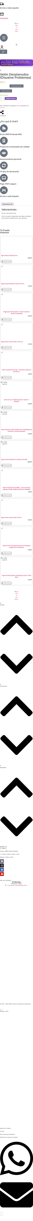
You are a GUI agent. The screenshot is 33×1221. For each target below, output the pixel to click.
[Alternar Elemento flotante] (1, 1213)
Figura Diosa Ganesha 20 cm (9, 255)
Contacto (4, 18)
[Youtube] (2, 874)
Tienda (15, 61)
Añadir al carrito (11, 98)
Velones (16, 62)
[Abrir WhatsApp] (16, 1177)
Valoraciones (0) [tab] (7, 204)
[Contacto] (2, 14)
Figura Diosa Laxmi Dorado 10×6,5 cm (12, 342)
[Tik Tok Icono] (2, 861)
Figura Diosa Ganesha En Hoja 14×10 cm (12, 284)
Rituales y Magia (24, 61)
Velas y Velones (7, 62)
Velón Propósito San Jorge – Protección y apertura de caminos (16, 370)
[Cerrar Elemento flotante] (1, 1009)
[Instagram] (2, 865)
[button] (6, 261)
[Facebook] (2, 870)
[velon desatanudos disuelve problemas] (16, 70)
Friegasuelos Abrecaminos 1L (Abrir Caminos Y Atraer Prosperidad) (16, 312)
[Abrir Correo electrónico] (16, 1211)
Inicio (9, 61)
